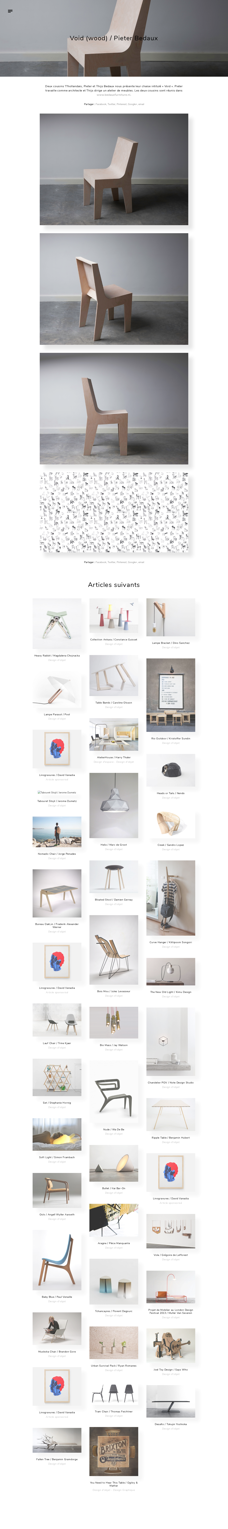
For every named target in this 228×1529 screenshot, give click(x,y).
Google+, (133, 104)
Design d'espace (104, 762)
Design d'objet (57, 660)
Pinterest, (122, 104)
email (141, 104)
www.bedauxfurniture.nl (113, 95)
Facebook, (101, 104)
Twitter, (112, 104)
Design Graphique (124, 1490)
